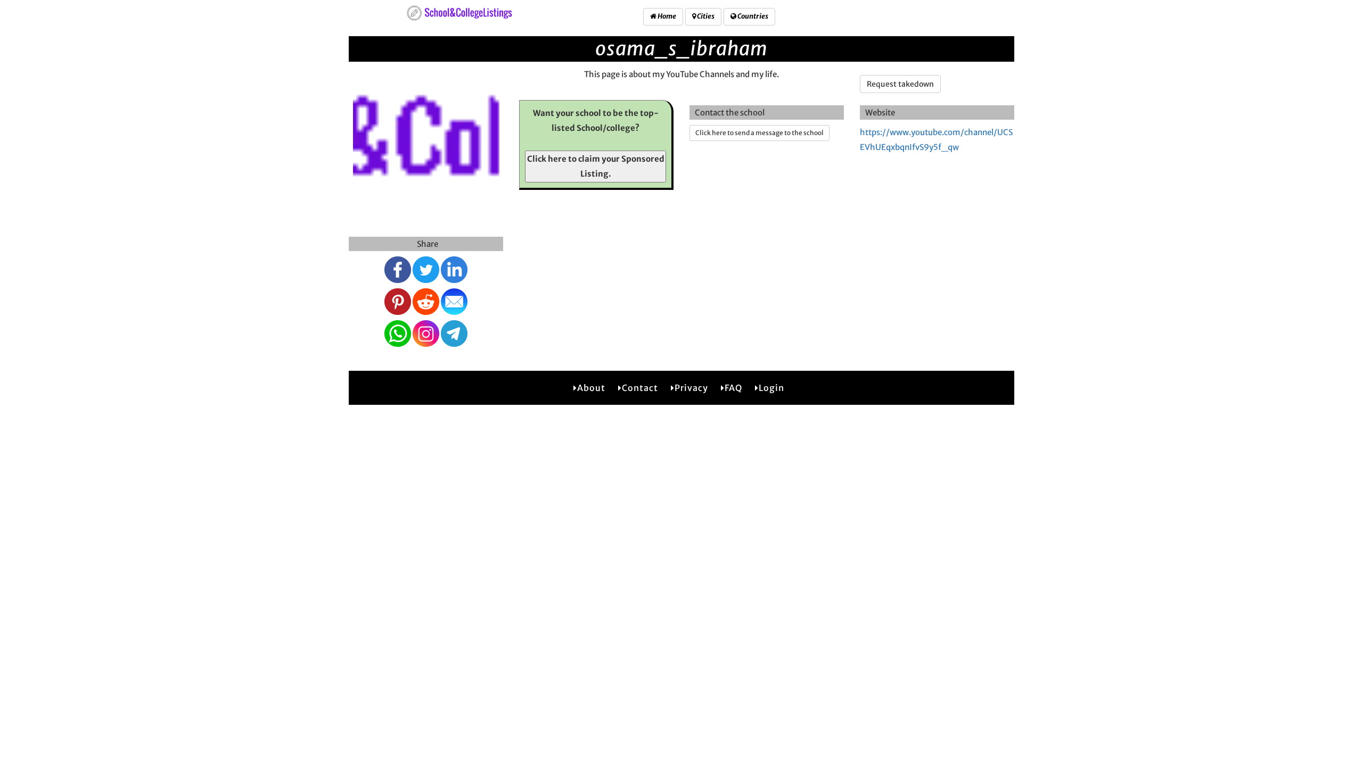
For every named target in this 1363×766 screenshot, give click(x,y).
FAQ (733, 387)
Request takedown (900, 84)
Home (666, 16)
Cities (705, 16)
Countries (752, 16)
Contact (640, 387)
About (591, 387)
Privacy (691, 387)
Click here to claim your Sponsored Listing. (595, 166)
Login (771, 387)
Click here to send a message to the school (759, 133)
